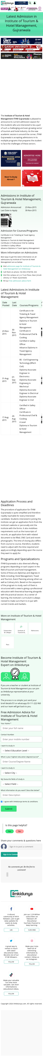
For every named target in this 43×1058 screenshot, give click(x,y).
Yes (9, 831)
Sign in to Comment (10, 854)
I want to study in (8, 746)
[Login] (35, 3)
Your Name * (6, 723)
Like (11, 930)
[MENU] (40, 3)
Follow (11, 962)
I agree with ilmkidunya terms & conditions (20, 801)
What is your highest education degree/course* (20, 757)
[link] (22, 3)
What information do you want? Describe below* (20, 790)
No (19, 831)
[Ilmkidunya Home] (7, 3)
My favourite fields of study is (12, 779)
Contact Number (7, 735)
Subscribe (32, 930)
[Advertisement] (21, 83)
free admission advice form (20, 281)
